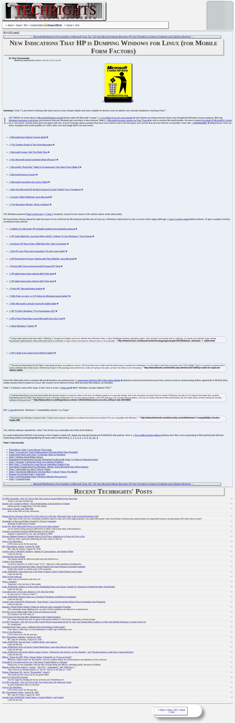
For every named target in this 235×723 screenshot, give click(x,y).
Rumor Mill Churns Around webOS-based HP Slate (35, 266)
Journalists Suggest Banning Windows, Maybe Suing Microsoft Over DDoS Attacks (48, 467)
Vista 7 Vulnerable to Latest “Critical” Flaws (29, 469)
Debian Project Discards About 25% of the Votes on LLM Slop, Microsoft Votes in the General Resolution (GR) (50, 516)
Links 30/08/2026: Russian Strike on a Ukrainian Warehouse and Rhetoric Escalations (39, 597)
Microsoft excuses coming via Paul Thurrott (128, 120)
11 (93, 438)
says (12, 410)
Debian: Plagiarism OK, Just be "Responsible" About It (26, 672)
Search (69, 25)
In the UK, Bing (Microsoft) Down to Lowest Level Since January (30, 526)
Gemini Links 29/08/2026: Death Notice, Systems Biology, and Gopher (33, 697)
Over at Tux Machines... (12, 541)
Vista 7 (50, 214)
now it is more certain (179, 219)
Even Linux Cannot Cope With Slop (17, 509)
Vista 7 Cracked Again (19, 479)
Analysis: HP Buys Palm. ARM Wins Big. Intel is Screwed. (39, 244)
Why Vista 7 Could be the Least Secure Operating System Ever (39, 464)
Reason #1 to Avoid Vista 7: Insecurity (27, 474)
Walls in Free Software (12, 576)
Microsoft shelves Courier (23, 174)
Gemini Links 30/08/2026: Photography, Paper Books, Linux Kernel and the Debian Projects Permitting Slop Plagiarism (53, 602)
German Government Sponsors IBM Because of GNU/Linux (28, 531)
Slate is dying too (34, 214)
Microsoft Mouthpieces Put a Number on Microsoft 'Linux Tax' (62, 37)
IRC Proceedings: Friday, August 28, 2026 (20, 692)
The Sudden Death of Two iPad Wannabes (31, 145)
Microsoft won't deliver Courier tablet (28, 137)
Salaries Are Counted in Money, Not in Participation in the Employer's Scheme (36, 503)
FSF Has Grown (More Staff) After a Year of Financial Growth (29, 612)
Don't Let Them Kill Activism (15, 677)
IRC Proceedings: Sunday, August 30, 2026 (21, 546)
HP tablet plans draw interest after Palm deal (32, 274)
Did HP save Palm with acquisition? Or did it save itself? (38, 251)
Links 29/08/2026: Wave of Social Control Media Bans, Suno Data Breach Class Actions (40, 647)
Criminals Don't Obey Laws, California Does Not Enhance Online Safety (33, 627)
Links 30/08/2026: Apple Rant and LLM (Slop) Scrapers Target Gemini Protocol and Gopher (42, 571)
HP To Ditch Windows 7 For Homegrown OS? (33, 311)
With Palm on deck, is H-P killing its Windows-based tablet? (40, 296)
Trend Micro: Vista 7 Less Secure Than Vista (30, 450)
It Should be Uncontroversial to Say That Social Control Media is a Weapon (34, 662)
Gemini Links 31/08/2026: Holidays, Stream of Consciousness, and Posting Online (37, 551)
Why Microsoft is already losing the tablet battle (33, 303)
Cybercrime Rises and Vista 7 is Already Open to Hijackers (37, 455)
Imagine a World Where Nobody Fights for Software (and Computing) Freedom (36, 607)
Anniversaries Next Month (13, 556)
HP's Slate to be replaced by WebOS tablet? (32, 353)
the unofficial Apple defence (148, 435)
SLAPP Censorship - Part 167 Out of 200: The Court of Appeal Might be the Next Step (39, 498)
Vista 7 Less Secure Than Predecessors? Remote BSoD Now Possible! (43, 452)
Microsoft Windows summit (50, 118)
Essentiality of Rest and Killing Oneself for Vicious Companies (29, 521)
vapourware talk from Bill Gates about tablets (98, 380)
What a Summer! (9, 582)
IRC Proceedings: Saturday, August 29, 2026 (21, 637)
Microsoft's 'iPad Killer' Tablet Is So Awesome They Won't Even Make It (45, 167)
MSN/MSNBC (200, 123)
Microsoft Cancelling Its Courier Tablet (29, 182)
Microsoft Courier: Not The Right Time (29, 152)
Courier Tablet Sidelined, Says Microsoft (30, 197)
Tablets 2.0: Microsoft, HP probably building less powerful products (43, 229)
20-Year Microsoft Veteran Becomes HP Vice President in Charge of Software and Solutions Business (142, 37)
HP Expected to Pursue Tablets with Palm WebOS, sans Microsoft (42, 259)
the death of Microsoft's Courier (217, 120)
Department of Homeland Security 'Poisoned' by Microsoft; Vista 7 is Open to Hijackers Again (53, 459)
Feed (77, 25)
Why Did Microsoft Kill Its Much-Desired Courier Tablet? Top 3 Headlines (46, 189)
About (18, 25)
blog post (65, 388)
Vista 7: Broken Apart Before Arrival (26, 457)
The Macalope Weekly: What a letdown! (30, 204)
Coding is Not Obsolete (12, 561)
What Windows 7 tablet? (23, 326)
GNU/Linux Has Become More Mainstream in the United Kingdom (31, 617)
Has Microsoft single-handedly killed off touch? (33, 160)
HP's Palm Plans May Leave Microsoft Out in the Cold (37, 318)
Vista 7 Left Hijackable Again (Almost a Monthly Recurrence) (38, 477)
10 (90, 438)
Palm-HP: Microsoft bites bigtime (27, 289)
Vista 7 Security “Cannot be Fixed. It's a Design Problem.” (36, 462)
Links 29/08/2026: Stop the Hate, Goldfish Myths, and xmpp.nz (29, 642)
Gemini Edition (37, 25)
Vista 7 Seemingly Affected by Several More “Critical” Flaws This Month (43, 472)
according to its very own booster (117, 118)
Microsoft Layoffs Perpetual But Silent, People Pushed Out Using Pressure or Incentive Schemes (43, 566)
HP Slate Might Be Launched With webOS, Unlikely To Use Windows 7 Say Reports (51, 236)
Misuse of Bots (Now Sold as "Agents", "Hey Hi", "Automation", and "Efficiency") (38, 667)
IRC (26, 25)
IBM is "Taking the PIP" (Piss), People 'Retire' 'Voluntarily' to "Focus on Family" (37, 657)
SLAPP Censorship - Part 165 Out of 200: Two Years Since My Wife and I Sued (36, 682)
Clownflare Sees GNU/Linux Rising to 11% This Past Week (28, 592)
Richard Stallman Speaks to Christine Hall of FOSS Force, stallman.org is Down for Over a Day (43, 536)
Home (10, 25)
